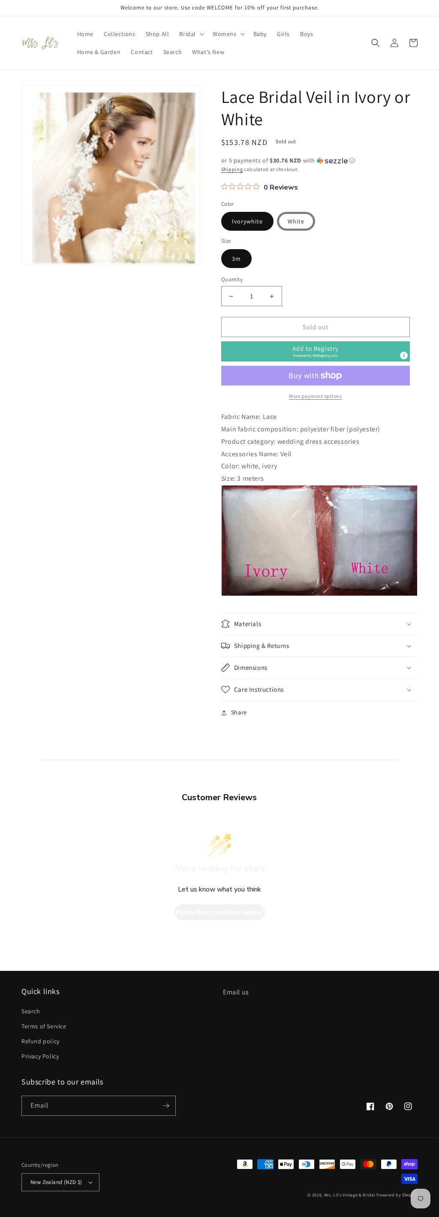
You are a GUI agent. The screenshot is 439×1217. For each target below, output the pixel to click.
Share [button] (239, 712)
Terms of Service (43, 1026)
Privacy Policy (40, 1056)
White (296, 221)
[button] (190, 34)
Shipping (232, 169)
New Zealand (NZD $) (56, 1182)
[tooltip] (404, 355)
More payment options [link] (315, 396)
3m (236, 258)
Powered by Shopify (397, 1195)
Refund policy (40, 1041)
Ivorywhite (247, 221)
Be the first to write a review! (219, 912)
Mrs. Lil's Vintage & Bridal (350, 1195)
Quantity (232, 279)
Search (30, 1011)
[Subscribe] (165, 1106)
